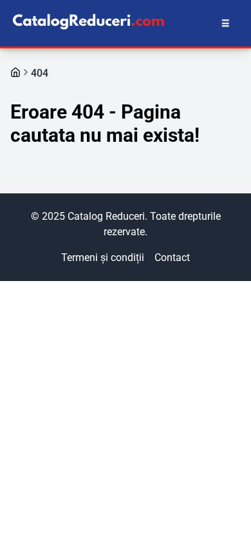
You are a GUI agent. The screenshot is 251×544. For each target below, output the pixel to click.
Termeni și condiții (102, 257)
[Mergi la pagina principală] (15, 72)
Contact (172, 257)
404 (39, 73)
